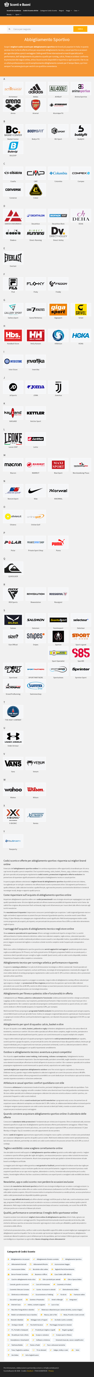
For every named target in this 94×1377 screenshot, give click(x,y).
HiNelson (58, 343)
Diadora (13, 240)
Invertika (35, 369)
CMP (35, 181)
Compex (81, 181)
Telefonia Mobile (17, 1345)
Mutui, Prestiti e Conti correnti (73, 1315)
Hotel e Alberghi (57, 1300)
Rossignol (58, 602)
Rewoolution (36, 602)
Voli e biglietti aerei (32, 1355)
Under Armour (13, 746)
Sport (17, 14)
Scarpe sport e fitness (64, 1335)
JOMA (35, 395)
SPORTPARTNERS (36, 677)
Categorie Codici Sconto (48, 11)
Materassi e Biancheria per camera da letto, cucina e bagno (61, 1310)
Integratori (73, 1300)
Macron (13, 473)
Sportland (13, 677)
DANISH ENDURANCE (13, 224)
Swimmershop (35, 694)
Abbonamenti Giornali (18, 1264)
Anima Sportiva (81, 97)
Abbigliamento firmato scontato (47, 1259)
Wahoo (13, 797)
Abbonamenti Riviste (40, 1264)
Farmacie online (79, 1295)
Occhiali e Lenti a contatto (63, 1320)
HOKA (81, 343)
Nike (35, 499)
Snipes (35, 644)
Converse (13, 198)
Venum (35, 771)
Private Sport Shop (35, 550)
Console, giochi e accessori (19, 1284)
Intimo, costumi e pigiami (36, 1305)
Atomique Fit (58, 113)
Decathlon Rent (58, 224)
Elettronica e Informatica (19, 1295)
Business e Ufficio (41, 1274)
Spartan (58, 644)
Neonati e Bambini (17, 1320)
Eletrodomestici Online (70, 1289)
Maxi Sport (58, 473)
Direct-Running (36, 240)
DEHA (81, 224)
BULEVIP (13, 155)
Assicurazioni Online (18, 1269)
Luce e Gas (55, 1305)
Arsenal (36, 113)
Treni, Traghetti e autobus (20, 1350)
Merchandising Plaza (81, 473)
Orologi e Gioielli (17, 1325)
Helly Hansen (35, 343)
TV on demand (41, 1350)
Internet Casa (16, 1305)
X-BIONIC (13, 823)
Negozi (61, 11)
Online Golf (35, 524)
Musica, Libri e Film (50, 1315)
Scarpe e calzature (42, 1335)
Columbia (58, 181)
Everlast (13, 266)
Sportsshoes (58, 677)
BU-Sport (58, 139)
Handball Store (13, 343)
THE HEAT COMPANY (13, 720)
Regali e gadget (67, 1330)
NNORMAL (58, 499)
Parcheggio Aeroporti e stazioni (61, 1325)
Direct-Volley (58, 240)
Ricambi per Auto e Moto (20, 1335)
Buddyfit (81, 139)
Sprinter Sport (81, 677)
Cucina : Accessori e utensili (45, 1289)
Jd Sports (13, 395)
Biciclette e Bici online (40, 1269)
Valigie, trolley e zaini (60, 1350)
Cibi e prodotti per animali (51, 1279)
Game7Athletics (35, 318)
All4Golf (58, 97)
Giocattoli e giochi (16, 1300)
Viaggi (68, 11)
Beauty (9, 14)
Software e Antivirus (43, 1340)
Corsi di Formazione (43, 1284)
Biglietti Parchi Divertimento (64, 1269)
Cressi (35, 198)
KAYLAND (13, 421)
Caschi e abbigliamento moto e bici (23, 1279)
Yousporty (13, 849)
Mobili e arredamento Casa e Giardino (24, 1315)
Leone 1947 (13, 447)
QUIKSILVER (13, 576)
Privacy (51, 1371)
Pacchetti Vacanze (36, 1325)
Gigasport (58, 318)
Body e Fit (36, 139)
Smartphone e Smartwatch (19, 1340)
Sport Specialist (58, 661)
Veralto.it (30, 1371)
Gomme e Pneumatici (36, 1300)
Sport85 (81, 661)
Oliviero (13, 524)
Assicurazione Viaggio (62, 1264)
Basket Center (13, 139)
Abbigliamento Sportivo (73, 1259)
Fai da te (63, 1295)
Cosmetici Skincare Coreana (19, 1289)
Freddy (58, 292)
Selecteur (81, 628)
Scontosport (58, 628)
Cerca (80, 29)
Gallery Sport (13, 318)
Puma (58, 550)
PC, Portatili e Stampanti (19, 1330)
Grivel (81, 318)
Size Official (13, 644)
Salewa (13, 628)
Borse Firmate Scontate (19, 1274)
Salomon (35, 628)
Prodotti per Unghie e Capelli (45, 1330)
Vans (13, 771)
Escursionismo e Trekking (44, 1295)
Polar (13, 550)
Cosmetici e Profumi (64, 1284)
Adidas (35, 97)
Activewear (13, 97)
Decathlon (36, 224)
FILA (13, 292)
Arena (13, 113)
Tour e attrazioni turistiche (56, 1345)
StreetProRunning (13, 694)
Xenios (35, 823)
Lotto (35, 447)
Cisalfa (13, 181)
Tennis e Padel (35, 1345)
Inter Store (13, 369)
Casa (76, 11)
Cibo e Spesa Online (74, 1279)
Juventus (58, 395)
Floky (36, 292)
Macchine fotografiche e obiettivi (22, 1310)
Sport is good (81, 644)
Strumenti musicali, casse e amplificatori (69, 1340)
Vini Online (14, 1355)
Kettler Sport (35, 421)
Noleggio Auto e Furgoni (38, 1320)
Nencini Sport (13, 499)
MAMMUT (35, 473)
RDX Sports (13, 602)
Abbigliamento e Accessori (20, 1259)
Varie (77, 1350)
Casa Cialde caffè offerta (62, 1274)
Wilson (35, 797)
